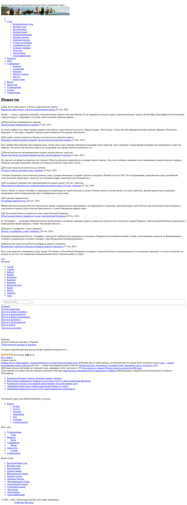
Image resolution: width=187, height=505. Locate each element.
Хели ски (17, 50)
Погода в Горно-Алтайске (14, 311)
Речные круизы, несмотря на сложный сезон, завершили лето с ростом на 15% (118, 365)
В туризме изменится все (14, 201)
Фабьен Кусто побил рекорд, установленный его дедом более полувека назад (39, 362)
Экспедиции (19, 53)
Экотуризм (12, 489)
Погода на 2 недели (11, 328)
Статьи (10, 90)
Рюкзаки (17, 71)
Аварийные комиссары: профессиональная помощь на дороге (38, 386)
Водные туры (19, 26)
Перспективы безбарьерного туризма (20, 124)
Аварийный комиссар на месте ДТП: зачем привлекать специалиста (41, 389)
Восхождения (19, 29)
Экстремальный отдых (18, 481)
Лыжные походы (21, 40)
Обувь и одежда (21, 74)
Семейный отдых (21, 45)
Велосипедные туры (23, 24)
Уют (15, 417)
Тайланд (11, 293)
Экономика (18, 414)
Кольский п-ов (14, 285)
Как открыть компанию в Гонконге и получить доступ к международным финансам (49, 381)
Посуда (16, 76)
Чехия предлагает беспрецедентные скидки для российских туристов (36, 155)
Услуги (16, 409)
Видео (10, 82)
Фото (9, 61)
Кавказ (10, 274)
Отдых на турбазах (22, 42)
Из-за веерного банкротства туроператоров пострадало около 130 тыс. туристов (41, 185)
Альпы (10, 269)
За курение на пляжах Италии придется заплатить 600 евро (112, 368)
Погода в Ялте (8, 325)
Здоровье (17, 419)
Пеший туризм (14, 476)
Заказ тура (12, 84)
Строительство (20, 422)
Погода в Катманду (11, 319)
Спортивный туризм (17, 484)
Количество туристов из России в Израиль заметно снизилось (32, 246)
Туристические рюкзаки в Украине (18, 344)
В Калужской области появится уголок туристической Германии (33, 216)
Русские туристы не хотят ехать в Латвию (22, 170)
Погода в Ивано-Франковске (15, 317)
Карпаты (11, 282)
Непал (10, 290)
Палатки (17, 66)
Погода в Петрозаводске (13, 322)
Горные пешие (20, 32)
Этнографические (22, 55)
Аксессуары (19, 79)
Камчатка (12, 277)
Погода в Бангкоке (10, 309)
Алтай (10, 266)
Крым (10, 287)
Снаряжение (13, 63)
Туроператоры (14, 87)
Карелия (11, 280)
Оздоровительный (16, 487)
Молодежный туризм (17, 473)
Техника (17, 411)
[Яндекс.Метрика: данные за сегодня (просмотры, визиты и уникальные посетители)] (24, 502)
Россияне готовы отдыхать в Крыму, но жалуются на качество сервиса (36, 140)
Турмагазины (13, 92)
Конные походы (21, 37)
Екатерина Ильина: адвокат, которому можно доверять (34, 378)
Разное (10, 403)
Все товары (7, 357)
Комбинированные (22, 34)
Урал (9, 295)
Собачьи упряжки (22, 48)
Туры (9, 21)
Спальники (18, 69)
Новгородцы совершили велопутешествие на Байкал (89, 370)
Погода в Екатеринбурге (13, 314)
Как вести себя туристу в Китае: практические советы (28, 109)
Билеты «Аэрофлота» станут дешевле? (20, 231)
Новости (11, 58)
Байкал (10, 272)
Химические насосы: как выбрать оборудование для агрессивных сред (42, 383)
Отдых (16, 406)
